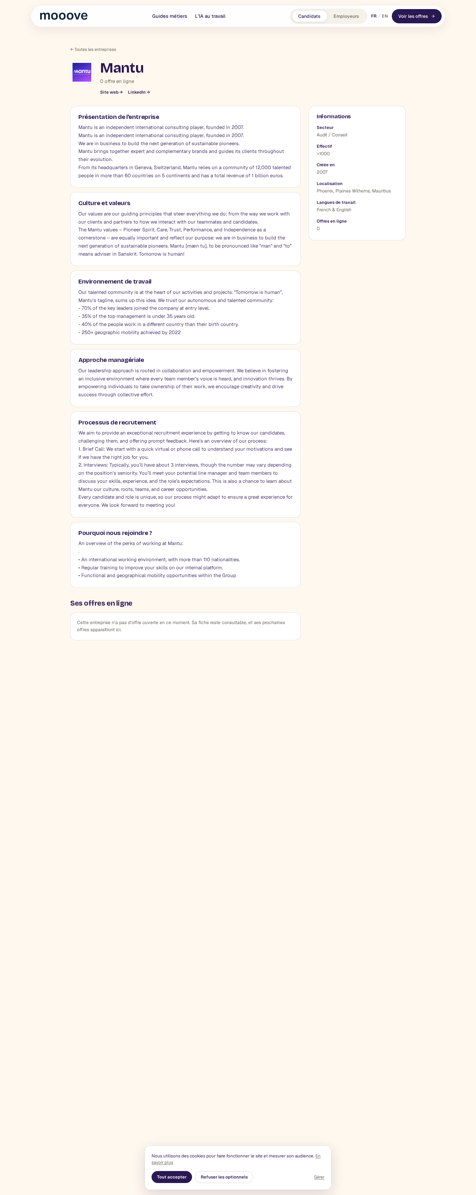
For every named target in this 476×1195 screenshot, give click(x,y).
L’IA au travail (210, 16)
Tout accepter (172, 1177)
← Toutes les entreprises (93, 49)
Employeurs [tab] (346, 16)
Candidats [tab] (309, 16)
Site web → (111, 92)
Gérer (319, 1177)
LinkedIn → (139, 92)
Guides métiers (169, 16)
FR (374, 16)
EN (385, 16)
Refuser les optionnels (224, 1177)
